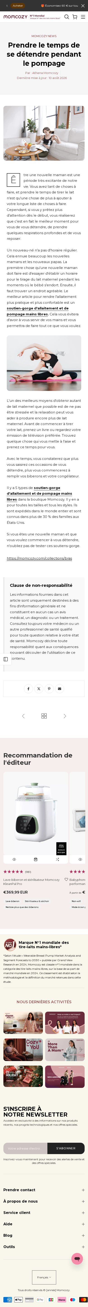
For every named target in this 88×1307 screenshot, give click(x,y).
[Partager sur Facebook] (28, 688)
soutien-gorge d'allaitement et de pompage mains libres (39, 494)
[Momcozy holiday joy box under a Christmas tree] (23, 1076)
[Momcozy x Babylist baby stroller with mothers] (65, 1077)
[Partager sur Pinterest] (49, 688)
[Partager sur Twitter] (38, 688)
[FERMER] (83, 6)
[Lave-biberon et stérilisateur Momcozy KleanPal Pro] (35, 818)
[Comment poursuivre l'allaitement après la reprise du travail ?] (23, 716)
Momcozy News (44, 36)
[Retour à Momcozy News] (44, 716)
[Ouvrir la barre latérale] (5, 659)
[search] (66, 17)
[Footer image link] (23, 1023)
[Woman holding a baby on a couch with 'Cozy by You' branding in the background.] (23, 1050)
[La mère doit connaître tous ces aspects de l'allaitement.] (65, 716)
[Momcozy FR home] (32, 17)
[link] (75, 17)
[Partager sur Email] (59, 688)
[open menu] (83, 17)
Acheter (10, 5)
